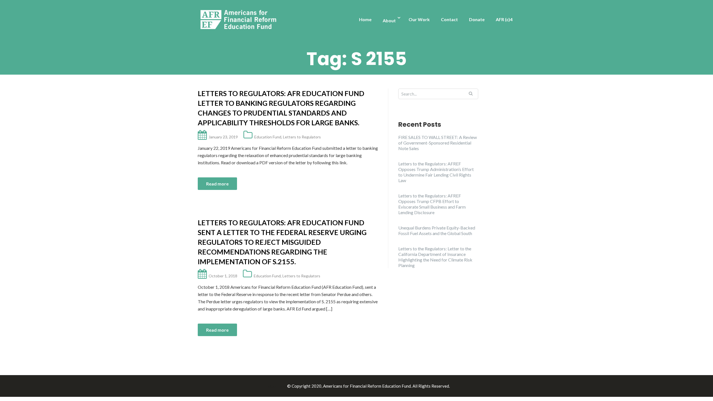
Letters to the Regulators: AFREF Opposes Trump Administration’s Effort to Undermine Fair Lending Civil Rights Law (436, 172)
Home (365, 19)
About (389, 20)
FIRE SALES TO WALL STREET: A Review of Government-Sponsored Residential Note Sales (437, 143)
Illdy (281, 385)
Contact (449, 19)
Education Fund (267, 137)
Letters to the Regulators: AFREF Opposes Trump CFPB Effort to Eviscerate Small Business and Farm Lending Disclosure (432, 204)
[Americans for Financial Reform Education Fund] (239, 20)
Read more (217, 183)
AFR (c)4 (504, 19)
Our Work (419, 19)
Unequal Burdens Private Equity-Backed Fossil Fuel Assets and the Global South (436, 230)
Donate (477, 19)
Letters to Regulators (302, 137)
